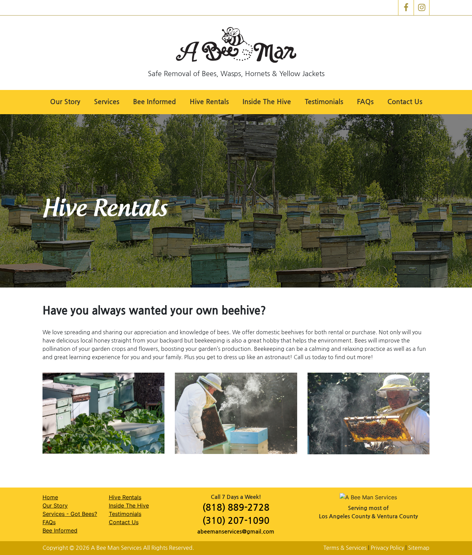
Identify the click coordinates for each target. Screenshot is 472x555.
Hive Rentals (209, 102)
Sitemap (418, 548)
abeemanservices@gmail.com (235, 532)
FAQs (365, 102)
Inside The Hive (267, 102)
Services (106, 102)
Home (50, 497)
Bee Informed (154, 102)
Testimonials (324, 102)
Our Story (65, 102)
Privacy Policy (387, 548)
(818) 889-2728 (236, 507)
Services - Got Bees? (70, 513)
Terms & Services (345, 548)
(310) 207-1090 (236, 521)
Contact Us (404, 102)
